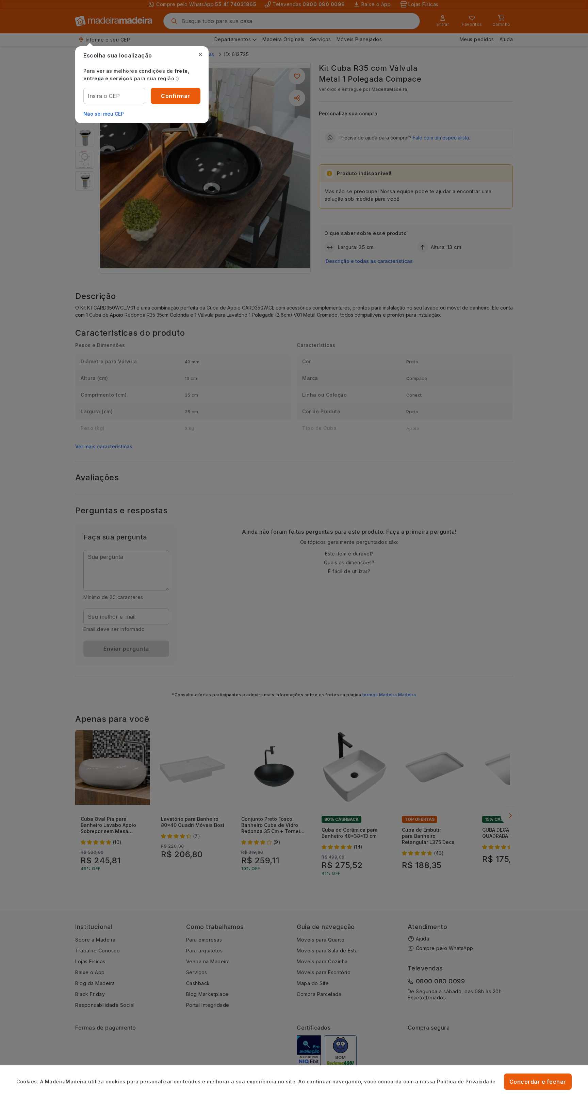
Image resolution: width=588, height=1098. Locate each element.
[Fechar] (200, 54)
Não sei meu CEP (103, 114)
